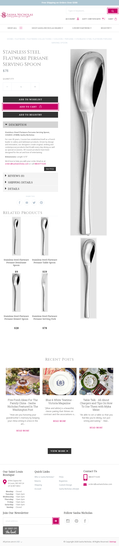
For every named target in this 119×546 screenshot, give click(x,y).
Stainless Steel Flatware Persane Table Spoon (44, 261)
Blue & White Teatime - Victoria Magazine (59, 401)
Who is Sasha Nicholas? (44, 477)
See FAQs (50, 169)
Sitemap (112, 541)
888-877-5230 (40, 164)
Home (10, 39)
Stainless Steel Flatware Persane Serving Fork (44, 317)
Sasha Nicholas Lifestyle (69, 489)
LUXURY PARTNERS (81, 28)
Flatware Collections (39, 39)
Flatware (20, 39)
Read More (22, 430)
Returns (38, 481)
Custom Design (65, 485)
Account (38, 489)
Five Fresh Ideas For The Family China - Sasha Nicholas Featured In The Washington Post (23, 405)
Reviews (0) (15, 176)
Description (17, 124)
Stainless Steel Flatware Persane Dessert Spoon (16, 317)
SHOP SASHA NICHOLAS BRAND (47, 28)
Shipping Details (20, 182)
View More (58, 451)
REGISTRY (105, 28)
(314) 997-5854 (14, 486)
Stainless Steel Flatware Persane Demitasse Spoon (16, 262)
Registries (63, 481)
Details (13, 188)
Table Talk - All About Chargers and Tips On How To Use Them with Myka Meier (96, 405)
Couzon (58, 39)
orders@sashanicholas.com (17, 164)
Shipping (38, 485)
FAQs (61, 477)
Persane (69, 39)
